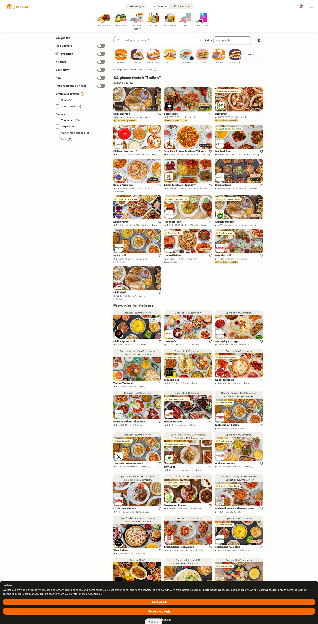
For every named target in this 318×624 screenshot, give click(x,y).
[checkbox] (120, 56)
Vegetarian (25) (70, 120)
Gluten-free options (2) (75, 133)
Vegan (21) (67, 126)
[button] (16, 6)
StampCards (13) (71, 106)
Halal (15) (66, 139)
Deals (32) (67, 100)
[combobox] (160, 40)
